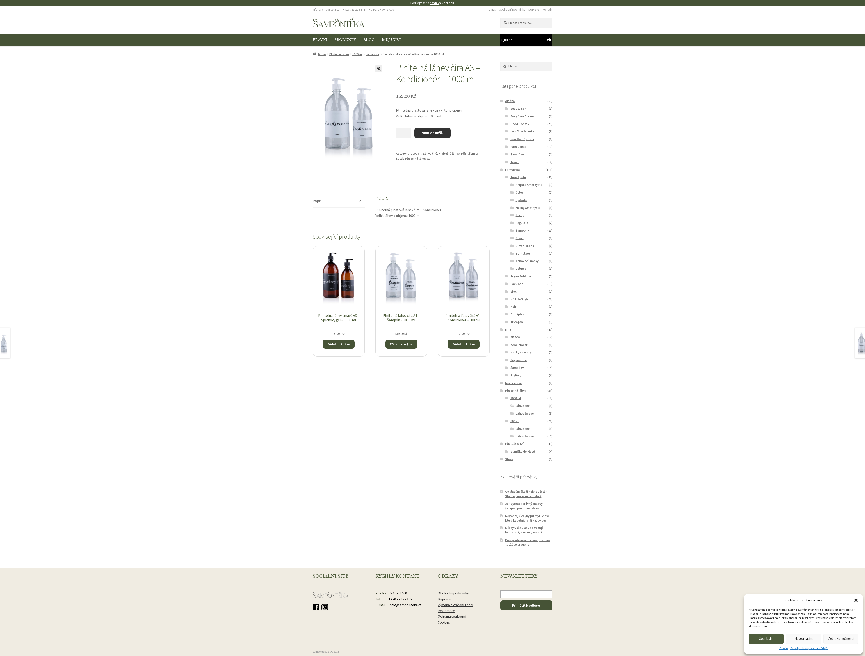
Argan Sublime (520, 276)
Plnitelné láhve (339, 54)
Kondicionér (518, 345)
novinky (435, 3)
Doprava (533, 9)
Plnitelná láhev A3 (417, 159)
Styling (515, 375)
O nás (492, 9)
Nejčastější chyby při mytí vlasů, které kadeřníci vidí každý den (528, 518)
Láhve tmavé (525, 413)
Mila (508, 330)
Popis (317, 200)
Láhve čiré (372, 54)
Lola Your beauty (522, 131)
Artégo (510, 101)
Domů (322, 54)
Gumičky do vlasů (522, 451)
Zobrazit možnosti (841, 638)
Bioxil (514, 291)
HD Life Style (519, 299)
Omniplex (517, 314)
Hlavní (320, 40)
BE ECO (515, 337)
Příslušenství (470, 153)
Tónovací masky (527, 261)
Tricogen (516, 322)
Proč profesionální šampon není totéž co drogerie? (527, 542)
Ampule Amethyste (529, 185)
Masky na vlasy (521, 352)
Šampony (522, 230)
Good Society (519, 124)
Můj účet (391, 40)
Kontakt (547, 9)
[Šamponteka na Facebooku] (316, 607)
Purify (520, 215)
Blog (369, 40)
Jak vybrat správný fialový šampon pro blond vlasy (524, 506)
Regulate (522, 223)
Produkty (345, 40)
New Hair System (522, 139)
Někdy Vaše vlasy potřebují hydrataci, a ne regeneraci (524, 530)
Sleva (509, 459)
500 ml (514, 421)
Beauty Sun (518, 109)
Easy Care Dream (522, 116)
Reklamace (446, 610)
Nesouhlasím (803, 638)
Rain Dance (518, 147)
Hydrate (521, 200)
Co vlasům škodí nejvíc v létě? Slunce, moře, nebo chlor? (526, 494)
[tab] (339, 201)
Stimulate (523, 253)
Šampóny (517, 154)
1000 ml (357, 54)
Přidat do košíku (433, 132)
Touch (514, 162)
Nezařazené (513, 383)
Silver (520, 238)
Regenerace (518, 360)
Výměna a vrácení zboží (455, 605)
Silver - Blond (525, 246)
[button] (856, 600)
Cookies (783, 648)
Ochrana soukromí (452, 616)
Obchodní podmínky (512, 9)
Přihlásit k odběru (526, 605)
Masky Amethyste (528, 208)
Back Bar (516, 284)
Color (519, 192)
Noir (513, 307)
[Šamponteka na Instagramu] (324, 607)
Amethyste (518, 177)
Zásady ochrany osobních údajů (809, 648)
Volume (521, 268)
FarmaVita (512, 170)
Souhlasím (766, 638)
